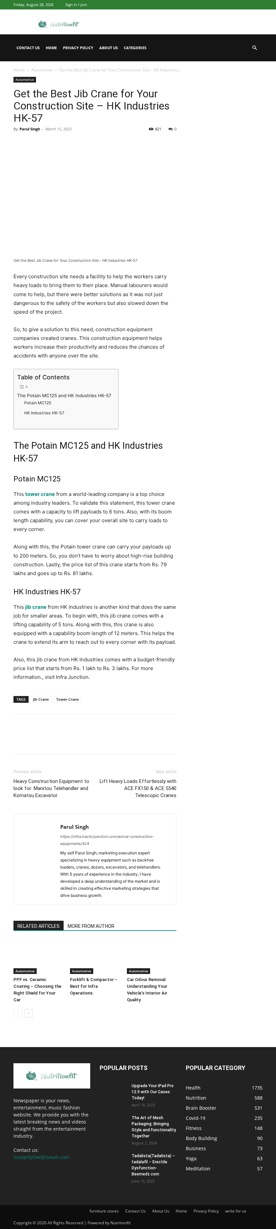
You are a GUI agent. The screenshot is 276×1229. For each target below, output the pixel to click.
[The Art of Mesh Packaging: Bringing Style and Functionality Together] (113, 1124)
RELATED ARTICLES (39, 926)
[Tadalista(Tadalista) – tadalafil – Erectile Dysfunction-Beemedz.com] (113, 1162)
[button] (254, 48)
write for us (235, 1211)
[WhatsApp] (66, 144)
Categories (135, 47)
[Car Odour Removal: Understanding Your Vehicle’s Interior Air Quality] (151, 957)
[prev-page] (17, 1013)
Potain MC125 (37, 402)
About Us (108, 47)
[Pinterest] (51, 144)
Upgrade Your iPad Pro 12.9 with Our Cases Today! (153, 1091)
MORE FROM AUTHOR (91, 926)
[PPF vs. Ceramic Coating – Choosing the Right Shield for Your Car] (38, 957)
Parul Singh (30, 128)
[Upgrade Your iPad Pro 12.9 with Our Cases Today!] (113, 1092)
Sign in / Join (76, 4)
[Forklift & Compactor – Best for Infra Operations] (94, 957)
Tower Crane (67, 699)
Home (51, 47)
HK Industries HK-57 (44, 412)
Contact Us (28, 47)
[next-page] (28, 1013)
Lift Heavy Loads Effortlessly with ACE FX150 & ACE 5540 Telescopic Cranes (138, 788)
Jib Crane (41, 699)
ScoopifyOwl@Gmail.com (41, 1157)
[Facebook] (20, 144)
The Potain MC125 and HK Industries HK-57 (64, 395)
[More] (82, 144)
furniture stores (104, 1211)
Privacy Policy (78, 47)
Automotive (42, 70)
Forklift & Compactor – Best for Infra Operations (93, 986)
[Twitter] (35, 144)
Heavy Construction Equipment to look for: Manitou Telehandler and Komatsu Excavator (51, 788)
